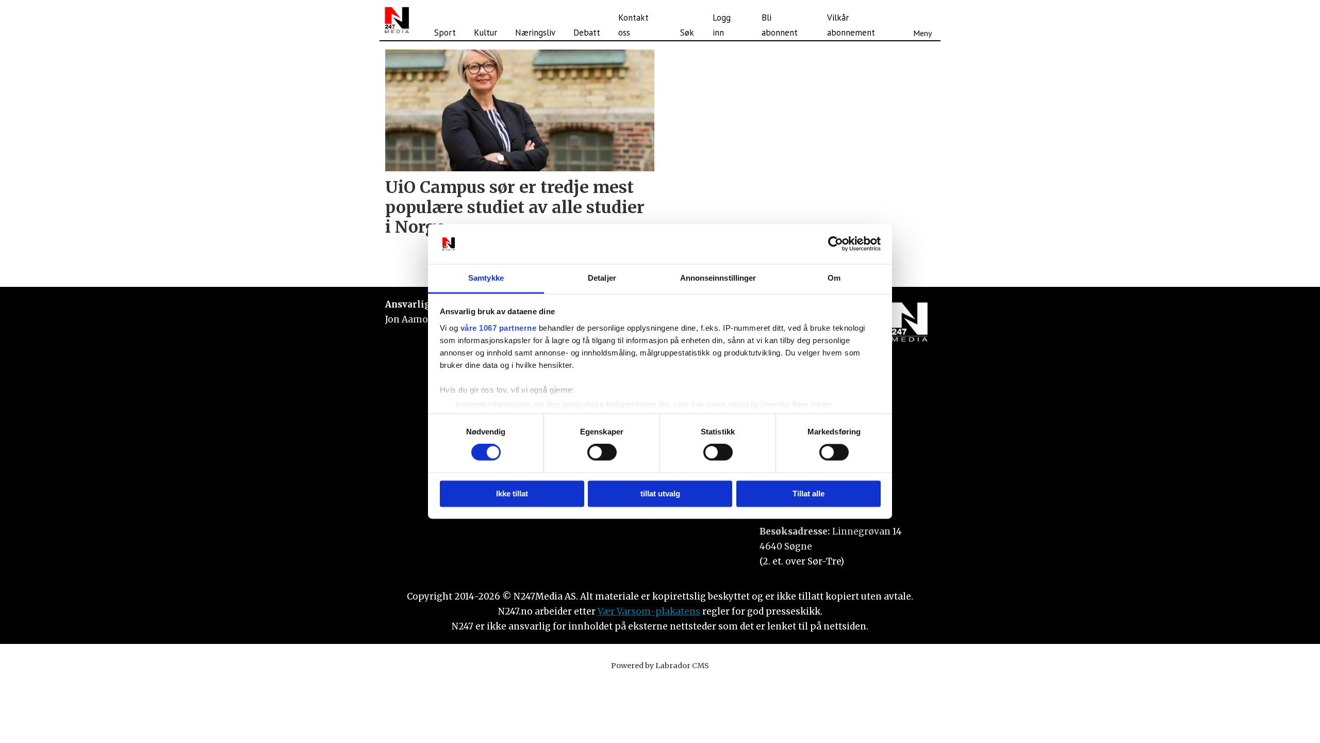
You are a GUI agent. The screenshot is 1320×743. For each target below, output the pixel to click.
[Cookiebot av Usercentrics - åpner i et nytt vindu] (835, 244)
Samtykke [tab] (486, 277)
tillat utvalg (660, 493)
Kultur (485, 32)
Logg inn (722, 25)
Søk (687, 32)
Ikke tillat (512, 493)
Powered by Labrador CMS (660, 665)
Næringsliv (535, 32)
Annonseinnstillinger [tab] (718, 277)
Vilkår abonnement (851, 25)
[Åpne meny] (922, 20)
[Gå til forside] (397, 20)
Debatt (586, 32)
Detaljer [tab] (602, 277)
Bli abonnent (780, 25)
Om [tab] (834, 277)
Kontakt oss (633, 25)
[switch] (602, 452)
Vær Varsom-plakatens (649, 611)
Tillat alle (808, 493)
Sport (445, 32)
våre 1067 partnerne (498, 328)
